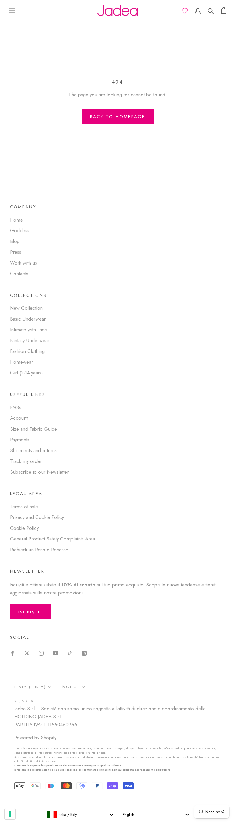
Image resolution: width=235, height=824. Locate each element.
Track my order (26, 461)
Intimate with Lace (28, 329)
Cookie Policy (24, 528)
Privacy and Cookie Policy (37, 517)
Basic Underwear (28, 318)
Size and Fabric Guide (33, 429)
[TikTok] (69, 652)
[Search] (211, 10)
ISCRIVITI (30, 612)
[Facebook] (12, 652)
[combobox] (80, 814)
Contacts (19, 273)
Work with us (23, 262)
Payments (19, 439)
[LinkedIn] (84, 652)
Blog (14, 241)
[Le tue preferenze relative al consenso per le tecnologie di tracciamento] (10, 813)
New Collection (26, 308)
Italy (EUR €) (30, 687)
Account (19, 418)
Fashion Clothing (27, 351)
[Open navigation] (12, 10)
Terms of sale (24, 506)
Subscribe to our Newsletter (39, 472)
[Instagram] (41, 652)
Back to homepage (117, 116)
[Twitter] (26, 652)
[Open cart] (223, 10)
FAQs (15, 407)
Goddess (19, 230)
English (70, 687)
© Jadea (24, 701)
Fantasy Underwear (29, 340)
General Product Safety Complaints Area (52, 538)
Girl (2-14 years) (26, 372)
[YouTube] (55, 652)
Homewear (21, 362)
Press (15, 252)
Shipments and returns (33, 450)
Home (16, 219)
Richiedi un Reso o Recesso (39, 549)
